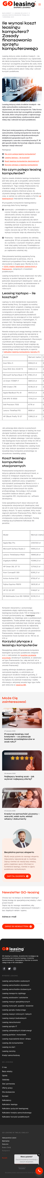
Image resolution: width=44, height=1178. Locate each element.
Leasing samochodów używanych (15, 985)
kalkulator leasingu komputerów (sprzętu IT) (22, 352)
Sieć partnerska (8, 1084)
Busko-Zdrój (6, 1147)
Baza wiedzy (7, 13)
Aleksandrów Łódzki (9, 1138)
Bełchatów (5, 1141)
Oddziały (5, 1080)
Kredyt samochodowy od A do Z (16, 753)
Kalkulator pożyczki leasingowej (15, 1108)
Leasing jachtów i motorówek (14, 1035)
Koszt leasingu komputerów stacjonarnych (22, 161)
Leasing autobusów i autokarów (15, 997)
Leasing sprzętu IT (9, 1026)
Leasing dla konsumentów (12, 1043)
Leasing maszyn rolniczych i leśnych (17, 1014)
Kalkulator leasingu (9, 1104)
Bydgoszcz (6, 1150)
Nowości (8, 711)
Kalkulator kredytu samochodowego (17, 1113)
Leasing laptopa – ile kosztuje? (17, 157)
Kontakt (5, 1096)
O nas (4, 1067)
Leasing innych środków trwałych (16, 15)
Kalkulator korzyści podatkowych (15, 1117)
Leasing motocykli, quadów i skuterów (17, 1006)
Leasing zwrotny (8, 1051)
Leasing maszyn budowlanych (14, 1018)
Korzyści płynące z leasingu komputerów (21, 165)
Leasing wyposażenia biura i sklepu (16, 1039)
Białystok (5, 1144)
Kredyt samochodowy (11, 1055)
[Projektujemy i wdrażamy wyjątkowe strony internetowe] (22, 1168)
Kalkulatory (6, 1100)
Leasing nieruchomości (11, 1022)
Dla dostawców (8, 1092)
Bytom (4, 1154)
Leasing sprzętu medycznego (14, 1010)
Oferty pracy (7, 1088)
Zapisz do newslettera (17, 926)
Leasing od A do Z (21, 13)
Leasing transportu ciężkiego (14, 993)
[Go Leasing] (19, 4)
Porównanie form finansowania (15, 714)
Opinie (4, 1075)
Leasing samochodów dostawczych (16, 989)
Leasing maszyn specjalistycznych (16, 1002)
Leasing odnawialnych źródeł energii (17, 1030)
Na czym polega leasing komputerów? (20, 154)
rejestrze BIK (21, 685)
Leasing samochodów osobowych (16, 981)
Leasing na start (8, 1047)
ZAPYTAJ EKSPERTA (16, 876)
